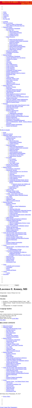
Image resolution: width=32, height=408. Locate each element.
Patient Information (11, 145)
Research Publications (11, 117)
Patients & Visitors (7, 27)
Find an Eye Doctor (8, 23)
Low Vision (9, 63)
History (8, 268)
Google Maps (15, 318)
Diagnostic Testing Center (12, 78)
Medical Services (7, 55)
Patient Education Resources (16, 39)
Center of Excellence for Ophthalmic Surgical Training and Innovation (17, 226)
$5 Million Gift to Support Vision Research (19, 255)
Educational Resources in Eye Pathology (16, 100)
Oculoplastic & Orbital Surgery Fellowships (20, 214)
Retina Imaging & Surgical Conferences (16, 94)
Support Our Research (11, 126)
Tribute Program (10, 259)
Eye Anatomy (12, 159)
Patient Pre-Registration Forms (13, 136)
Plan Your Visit (10, 30)
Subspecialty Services (11, 170)
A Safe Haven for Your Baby (16, 154)
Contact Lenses (10, 77)
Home (4, 132)
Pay (6, 19)
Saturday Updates (13, 224)
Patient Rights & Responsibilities (17, 46)
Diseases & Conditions (11, 50)
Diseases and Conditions (12, 164)
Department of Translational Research (15, 120)
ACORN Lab (12, 112)
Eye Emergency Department (13, 28)
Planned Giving (10, 260)
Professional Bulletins (11, 231)
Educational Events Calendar (13, 91)
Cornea (8, 60)
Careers (5, 13)
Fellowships (9, 88)
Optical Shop (9, 81)
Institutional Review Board (12, 119)
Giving (5, 17)
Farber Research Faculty (12, 107)
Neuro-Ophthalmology (11, 64)
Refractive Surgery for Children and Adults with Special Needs (21, 184)
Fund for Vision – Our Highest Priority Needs (17, 246)
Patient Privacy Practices (15, 49)
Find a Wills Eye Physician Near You (15, 25)
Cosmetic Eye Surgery (11, 59)
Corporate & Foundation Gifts (13, 250)
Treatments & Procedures (12, 52)
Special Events (9, 256)
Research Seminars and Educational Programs (17, 116)
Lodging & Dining (13, 34)
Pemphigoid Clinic (10, 74)
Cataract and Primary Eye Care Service (15, 57)
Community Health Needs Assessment (18, 41)
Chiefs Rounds (10, 92)
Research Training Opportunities (14, 124)
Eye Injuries (12, 161)
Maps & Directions (14, 31)
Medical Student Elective (12, 230)
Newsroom (6, 14)
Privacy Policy (6, 396)
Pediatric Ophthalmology (12, 71)
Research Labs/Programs (12, 110)
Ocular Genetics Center (12, 66)
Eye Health (9, 53)
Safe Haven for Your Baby (15, 48)
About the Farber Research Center (14, 106)
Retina (7, 75)
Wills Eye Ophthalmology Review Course (19, 223)
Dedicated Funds (10, 257)
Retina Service (12, 188)
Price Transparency (12, 407)
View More (3, 320)
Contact (6, 407)
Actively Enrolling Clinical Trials (14, 114)
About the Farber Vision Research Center (16, 234)
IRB (7, 241)
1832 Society (9, 248)
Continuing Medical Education (13, 89)
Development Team (11, 262)
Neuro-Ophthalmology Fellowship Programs (20, 210)
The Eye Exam (13, 160)
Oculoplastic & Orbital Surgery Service (19, 179)
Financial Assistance (14, 42)
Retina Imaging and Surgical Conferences (16, 218)
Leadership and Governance (13, 266)
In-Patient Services (13, 35)
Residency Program (11, 87)
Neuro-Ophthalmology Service (16, 175)
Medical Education (7, 85)
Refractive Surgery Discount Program (18, 195)
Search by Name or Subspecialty (14, 24)
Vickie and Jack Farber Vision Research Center (17, 105)
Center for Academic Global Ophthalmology (17, 99)
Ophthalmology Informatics (16, 113)
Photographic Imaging (14, 192)
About (4, 12)
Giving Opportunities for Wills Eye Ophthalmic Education (17, 252)
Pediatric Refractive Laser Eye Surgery (15, 73)
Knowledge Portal (13, 221)
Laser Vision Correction (12, 80)
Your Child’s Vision (14, 163)
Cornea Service (13, 173)
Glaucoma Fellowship (14, 209)
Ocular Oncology (10, 67)
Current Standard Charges (15, 45)
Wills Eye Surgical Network (13, 84)
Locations (5, 21)
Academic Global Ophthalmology (17, 206)
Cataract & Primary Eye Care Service (18, 171)
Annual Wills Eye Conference (13, 95)
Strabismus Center (10, 82)
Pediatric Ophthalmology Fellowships (18, 211)
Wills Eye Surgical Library (12, 102)
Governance (9, 267)
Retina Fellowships (14, 216)
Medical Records (13, 43)
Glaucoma (8, 62)
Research (5, 103)
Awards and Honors (11, 270)
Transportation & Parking (15, 32)
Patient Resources (10, 36)
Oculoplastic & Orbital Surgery (14, 70)
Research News (10, 109)
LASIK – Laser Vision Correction (14, 193)
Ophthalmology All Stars (15, 249)
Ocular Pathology (10, 68)
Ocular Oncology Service (15, 177)
